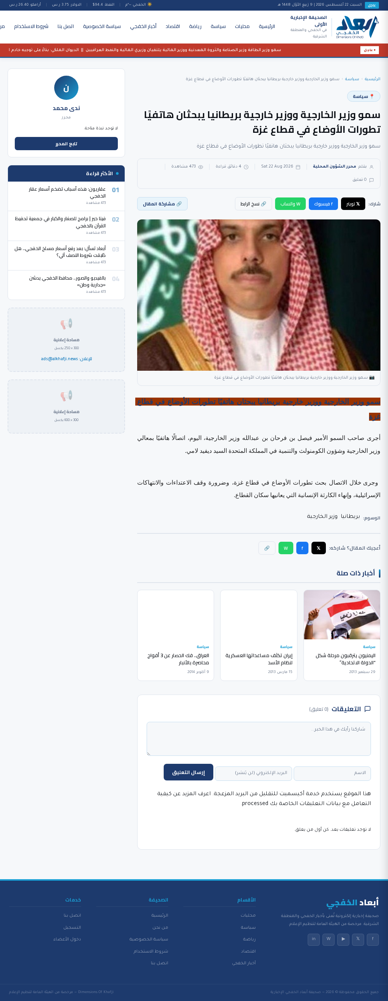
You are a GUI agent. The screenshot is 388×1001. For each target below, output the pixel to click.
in (314, 939)
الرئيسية (267, 26)
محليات (242, 26)
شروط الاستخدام (31, 26)
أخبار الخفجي (143, 26)
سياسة (218, 26)
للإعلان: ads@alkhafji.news (66, 359)
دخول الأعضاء (67, 939)
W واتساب (290, 203)
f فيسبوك (323, 203)
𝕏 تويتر (353, 203)
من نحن (160, 928)
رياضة (195, 26)
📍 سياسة (364, 96)
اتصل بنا (66, 26)
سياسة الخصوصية (102, 26)
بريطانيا (350, 517)
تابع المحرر (66, 143)
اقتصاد (173, 26)
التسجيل (72, 928)
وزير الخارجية (322, 517)
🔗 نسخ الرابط (253, 203)
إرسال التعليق (188, 772)
